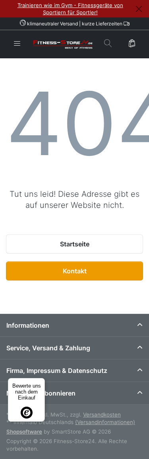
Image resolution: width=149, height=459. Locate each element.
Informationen (27, 325)
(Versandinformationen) (105, 422)
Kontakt (75, 271)
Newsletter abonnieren (40, 393)
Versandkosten (102, 414)
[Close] (138, 8)
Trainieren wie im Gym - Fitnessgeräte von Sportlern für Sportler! (70, 8)
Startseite (74, 244)
